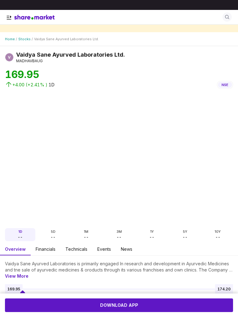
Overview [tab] (15, 249)
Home (10, 39)
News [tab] (126, 249)
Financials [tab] (45, 249)
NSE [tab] (225, 85)
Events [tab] (104, 249)
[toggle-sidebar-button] (9, 18)
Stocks (24, 39)
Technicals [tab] (76, 249)
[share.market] (34, 17)
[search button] (227, 17)
